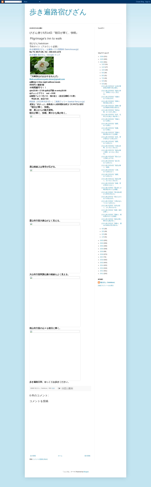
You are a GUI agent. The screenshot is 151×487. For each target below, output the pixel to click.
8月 (103, 75)
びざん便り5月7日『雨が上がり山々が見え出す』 (111, 197)
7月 (103, 78)
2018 (102, 254)
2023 (102, 240)
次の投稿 (33, 456)
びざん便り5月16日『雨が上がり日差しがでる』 (111, 157)
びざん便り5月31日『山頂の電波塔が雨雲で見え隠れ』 (111, 87)
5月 (103, 84)
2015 (102, 262)
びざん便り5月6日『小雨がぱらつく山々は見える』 (111, 202)
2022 (102, 243)
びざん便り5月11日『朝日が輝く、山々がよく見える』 (111, 179)
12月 (103, 64)
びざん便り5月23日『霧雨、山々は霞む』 (110, 124)
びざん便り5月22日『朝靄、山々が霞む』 (110, 129)
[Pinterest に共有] (72, 388)
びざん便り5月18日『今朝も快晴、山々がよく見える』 (111, 146)
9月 (103, 73)
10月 (103, 70)
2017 (102, 257)
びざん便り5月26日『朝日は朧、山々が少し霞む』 (110, 111)
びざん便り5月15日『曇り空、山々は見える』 (111, 161)
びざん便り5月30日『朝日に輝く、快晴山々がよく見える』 (111, 92)
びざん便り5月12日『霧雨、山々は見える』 (110, 175)
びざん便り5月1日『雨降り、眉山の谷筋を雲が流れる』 (111, 224)
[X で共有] (67, 388)
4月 (103, 228)
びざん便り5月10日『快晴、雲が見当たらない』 (111, 184)
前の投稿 (87, 456)
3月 (103, 231)
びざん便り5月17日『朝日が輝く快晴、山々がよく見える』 (111, 152)
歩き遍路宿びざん (58, 12)
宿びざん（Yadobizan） (108, 282)
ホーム (60, 456)
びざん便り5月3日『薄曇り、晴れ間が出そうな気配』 (111, 215)
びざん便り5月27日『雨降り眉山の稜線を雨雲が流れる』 (111, 106)
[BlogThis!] (65, 388)
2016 (102, 260)
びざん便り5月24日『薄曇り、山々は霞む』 (111, 120)
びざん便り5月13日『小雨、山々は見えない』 (110, 170)
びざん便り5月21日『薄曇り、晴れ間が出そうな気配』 (111, 133)
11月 (103, 67)
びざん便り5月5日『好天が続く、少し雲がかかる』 (110, 206)
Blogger (86, 472)
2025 (102, 59)
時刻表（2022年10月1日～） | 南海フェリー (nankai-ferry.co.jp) (57, 101)
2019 (102, 251)
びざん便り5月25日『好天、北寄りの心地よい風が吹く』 (111, 115)
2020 (102, 249)
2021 (102, 246)
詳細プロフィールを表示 (105, 285)
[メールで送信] (63, 388)
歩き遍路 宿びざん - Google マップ (44, 55)
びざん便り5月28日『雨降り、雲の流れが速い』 (111, 102)
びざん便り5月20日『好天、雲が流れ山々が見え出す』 (111, 137)
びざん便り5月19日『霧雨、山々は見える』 (110, 142)
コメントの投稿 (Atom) (40, 459)
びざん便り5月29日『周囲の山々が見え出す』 (110, 97)
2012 (102, 271)
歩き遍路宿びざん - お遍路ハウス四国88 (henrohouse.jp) (54, 49)
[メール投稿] (59, 388)
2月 (103, 234)
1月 (103, 237)
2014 (102, 265)
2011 (102, 273)
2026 (102, 56)
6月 (103, 81)
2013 (102, 268)
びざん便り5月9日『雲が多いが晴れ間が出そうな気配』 (111, 188)
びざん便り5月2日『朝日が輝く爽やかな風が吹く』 (111, 220)
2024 (102, 62)
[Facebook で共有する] (69, 388)
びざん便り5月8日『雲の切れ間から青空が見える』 (111, 193)
